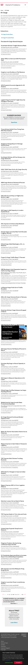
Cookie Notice (8, 659)
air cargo (7, 10)
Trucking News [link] (15, 467)
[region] (14, 658)
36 (17, 594)
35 (15, 594)
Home (2, 10)
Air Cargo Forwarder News (7, 37)
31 (7, 594)
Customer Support (5, 648)
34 (13, 594)
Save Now (14, 122)
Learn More (14, 622)
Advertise (3, 646)
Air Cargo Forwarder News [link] (6, 67)
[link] (14, 119)
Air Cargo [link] (18, 283)
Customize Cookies (9, 662)
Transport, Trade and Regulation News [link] (8, 283)
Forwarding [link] (23, 283)
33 (11, 594)
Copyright (3, 649)
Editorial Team (4, 643)
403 (22, 594)
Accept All (18, 662)
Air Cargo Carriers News (7, 34)
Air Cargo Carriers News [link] (5, 54)
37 (18, 594)
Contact (3, 644)
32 (9, 594)
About (2, 641)
